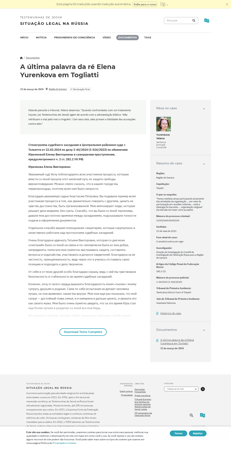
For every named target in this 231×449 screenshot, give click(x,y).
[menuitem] (24, 37)
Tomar (179, 433)
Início (24, 37)
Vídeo (107, 37)
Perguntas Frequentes (140, 390)
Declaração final (81, 89)
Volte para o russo (145, 4)
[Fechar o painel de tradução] (227, 4)
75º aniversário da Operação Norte (143, 414)
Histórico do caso (170, 313)
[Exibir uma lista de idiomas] (164, 4)
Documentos (127, 37)
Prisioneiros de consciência (74, 37)
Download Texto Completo (83, 332)
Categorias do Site (175, 389)
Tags (147, 37)
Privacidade (127, 395)
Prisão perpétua (142, 395)
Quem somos (126, 391)
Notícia (41, 37)
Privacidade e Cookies (64, 443)
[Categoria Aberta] (203, 389)
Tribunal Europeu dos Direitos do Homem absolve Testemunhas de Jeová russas (143, 404)
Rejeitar (198, 433)
